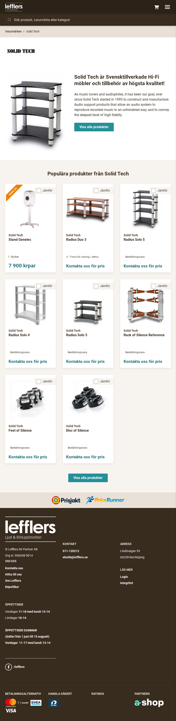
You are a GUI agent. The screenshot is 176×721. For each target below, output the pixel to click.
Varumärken (13, 31)
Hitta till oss (13, 574)
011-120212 (71, 551)
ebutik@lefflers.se (75, 557)
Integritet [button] (126, 583)
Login (124, 576)
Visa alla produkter (94, 127)
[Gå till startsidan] (14, 7)
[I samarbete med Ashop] (149, 703)
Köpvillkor (12, 587)
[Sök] (9, 19)
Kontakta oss (14, 568)
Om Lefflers (13, 580)
